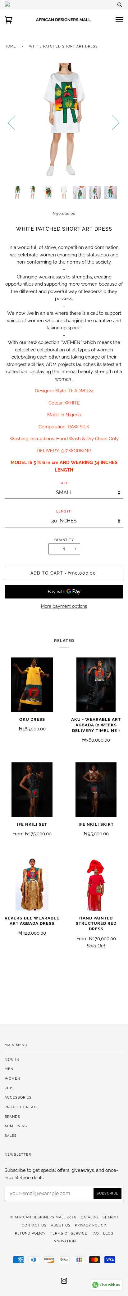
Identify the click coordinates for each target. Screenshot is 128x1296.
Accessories (18, 1097)
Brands (12, 1116)
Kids (9, 1088)
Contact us (34, 1225)
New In (12, 1059)
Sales (11, 1135)
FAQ (95, 1233)
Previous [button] (15, 122)
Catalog (89, 1217)
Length (64, 511)
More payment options (64, 606)
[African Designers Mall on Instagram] (64, 1282)
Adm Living (16, 1126)
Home (10, 46)
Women (12, 1078)
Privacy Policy (90, 1225)
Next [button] (112, 122)
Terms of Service (68, 1233)
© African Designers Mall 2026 (43, 1217)
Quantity (64, 540)
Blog (108, 1233)
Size (64, 483)
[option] (64, 122)
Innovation (64, 1241)
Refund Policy (30, 1233)
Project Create (21, 1107)
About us (61, 1225)
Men (9, 1069)
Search (110, 1217)
